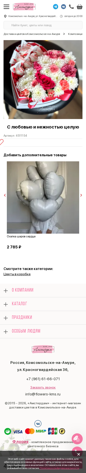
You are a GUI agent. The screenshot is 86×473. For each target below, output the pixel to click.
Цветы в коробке (17, 274)
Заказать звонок (43, 387)
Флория (20, 441)
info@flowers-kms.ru (43, 394)
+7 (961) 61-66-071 (43, 379)
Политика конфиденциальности (59, 468)
